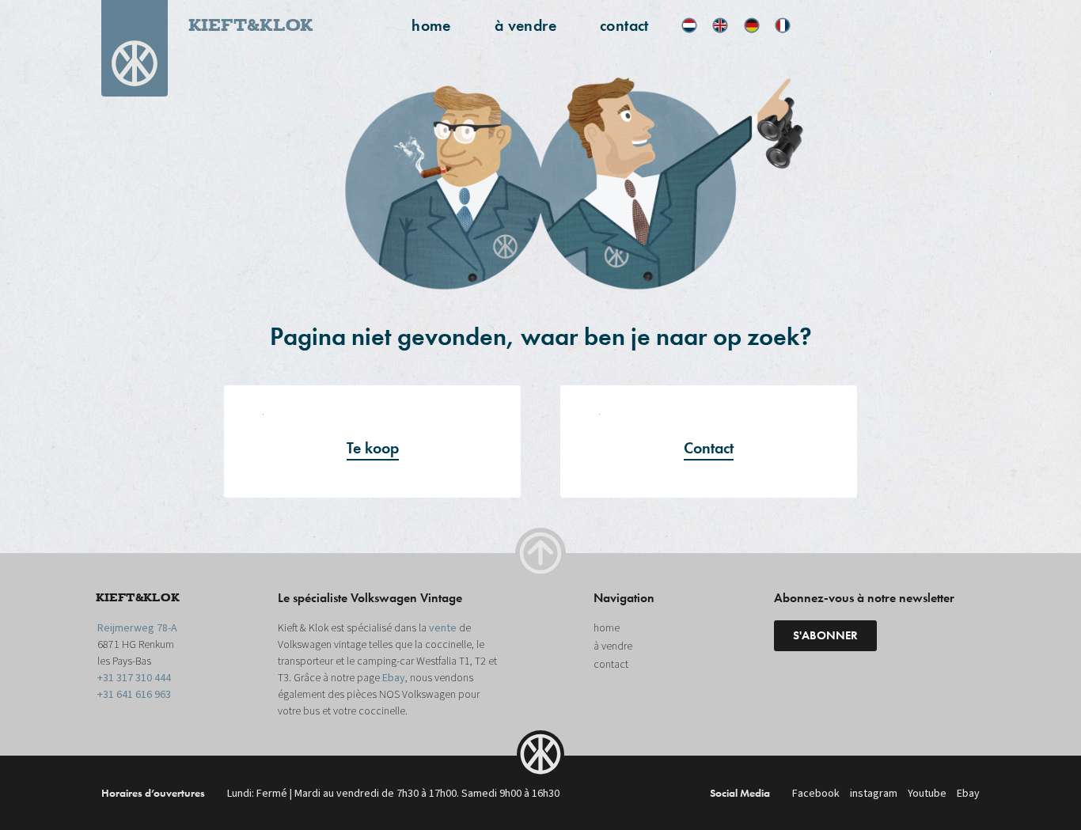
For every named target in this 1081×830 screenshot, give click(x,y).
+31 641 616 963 (134, 695)
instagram (873, 794)
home (431, 25)
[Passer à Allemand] (751, 25)
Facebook (816, 794)
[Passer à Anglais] (720, 25)
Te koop (373, 448)
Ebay (393, 678)
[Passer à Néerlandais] (689, 25)
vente (443, 628)
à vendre (525, 25)
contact (624, 25)
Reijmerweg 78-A (137, 628)
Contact (709, 448)
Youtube (927, 794)
